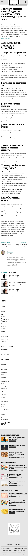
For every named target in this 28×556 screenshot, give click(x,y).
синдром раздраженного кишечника (4, 393)
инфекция (3, 344)
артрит (2, 314)
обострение (5, 359)
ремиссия (4, 388)
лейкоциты (3, 351)
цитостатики (5, 417)
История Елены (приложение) (14, 290)
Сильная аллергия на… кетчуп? (6, 245)
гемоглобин (3, 328)
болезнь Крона (5, 320)
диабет (2, 336)
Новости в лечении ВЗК (14, 457)
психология (4, 372)
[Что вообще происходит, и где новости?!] (4, 439)
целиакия (3, 414)
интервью (3, 341)
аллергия (3, 308)
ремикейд (3, 386)
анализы (3, 311)
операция (3, 364)
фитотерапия (5, 409)
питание (4, 370)
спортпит (3, 404)
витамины (3, 326)
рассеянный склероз (3, 378)
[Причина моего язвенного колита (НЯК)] (4, 483)
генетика (3, 331)
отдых (2, 367)
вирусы (2, 323)
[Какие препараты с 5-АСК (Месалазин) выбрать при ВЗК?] (4, 502)
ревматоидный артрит (5, 382)
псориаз (2, 374)
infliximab (3, 306)
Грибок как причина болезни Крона (21, 245)
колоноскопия (4, 349)
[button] (26, 2)
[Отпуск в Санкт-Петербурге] (4, 447)
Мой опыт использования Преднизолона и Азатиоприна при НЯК (18, 467)
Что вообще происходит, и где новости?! (17, 438)
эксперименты (4, 419)
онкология (4, 362)
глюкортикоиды (5, 333)
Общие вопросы (13, 496)
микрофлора (5, 354)
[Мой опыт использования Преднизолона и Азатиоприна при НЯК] (4, 467)
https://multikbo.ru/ (10, 253)
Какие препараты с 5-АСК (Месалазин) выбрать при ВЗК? (17, 502)
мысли (2, 356)
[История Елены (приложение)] (4, 291)
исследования (7, 347)
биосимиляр (3, 316)
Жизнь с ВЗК (3, 279)
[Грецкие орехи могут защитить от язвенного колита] (4, 454)
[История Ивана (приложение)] (4, 277)
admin (8, 251)
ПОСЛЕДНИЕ (12, 272)
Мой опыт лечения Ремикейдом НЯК (15, 475)
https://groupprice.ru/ (6, 38)
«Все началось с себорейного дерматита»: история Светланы (18, 284)
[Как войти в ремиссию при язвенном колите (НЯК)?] (4, 511)
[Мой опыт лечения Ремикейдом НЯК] (4, 476)
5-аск (2, 304)
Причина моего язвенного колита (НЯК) (17, 482)
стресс (2, 406)
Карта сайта (18, 544)
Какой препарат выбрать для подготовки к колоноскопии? (18, 494)
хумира (2, 411)
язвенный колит (5, 423)
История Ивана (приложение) (14, 276)
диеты (6, 336)
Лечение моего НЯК (13, 470)
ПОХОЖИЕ (4, 272)
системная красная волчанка (4, 398)
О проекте (9, 544)
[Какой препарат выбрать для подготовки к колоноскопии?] (4, 495)
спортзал (6, 401)
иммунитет (5, 339)
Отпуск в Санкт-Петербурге (17, 445)
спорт (2, 401)
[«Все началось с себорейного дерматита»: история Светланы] (4, 284)
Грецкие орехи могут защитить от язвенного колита (16, 454)
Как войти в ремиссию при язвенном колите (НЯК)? (17, 510)
